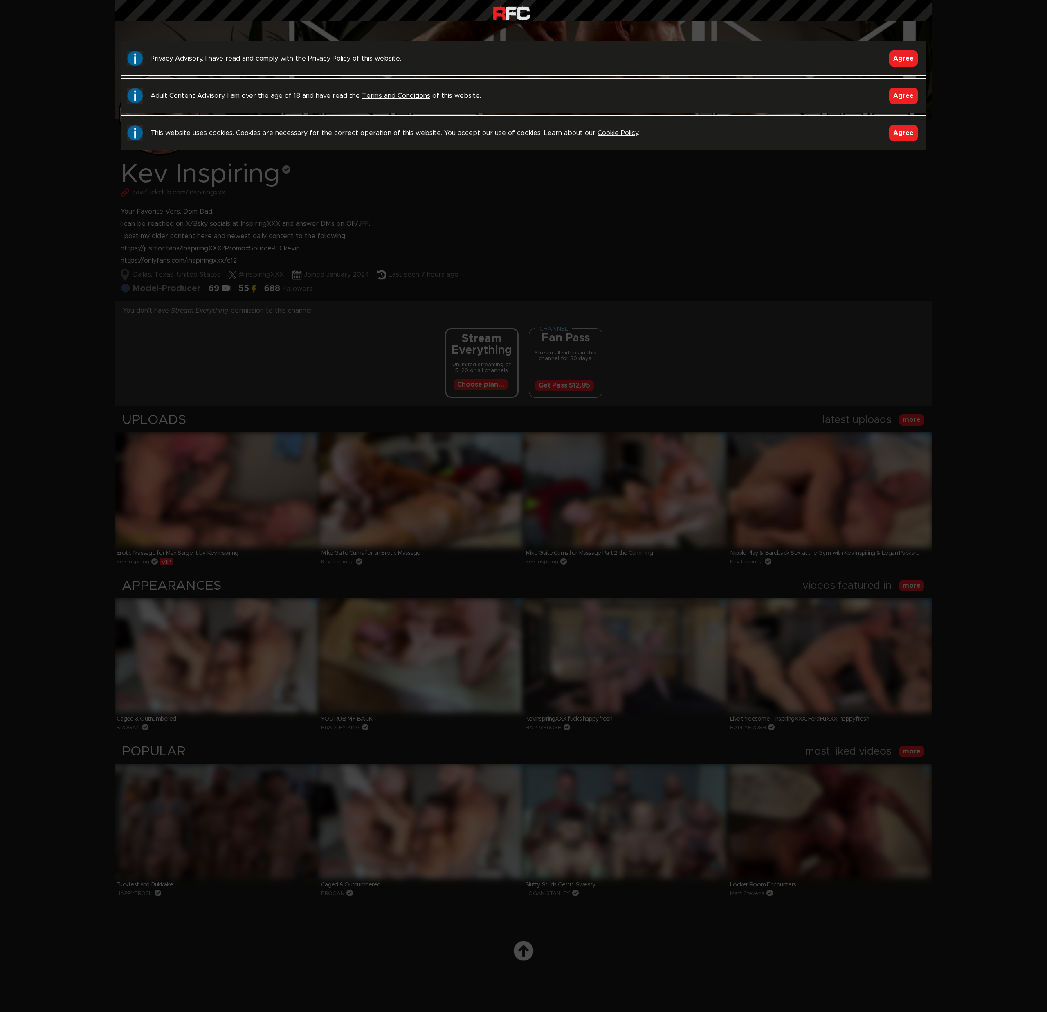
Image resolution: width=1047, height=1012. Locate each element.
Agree (903, 58)
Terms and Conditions (396, 95)
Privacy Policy (329, 58)
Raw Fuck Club (511, 12)
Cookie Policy (618, 133)
